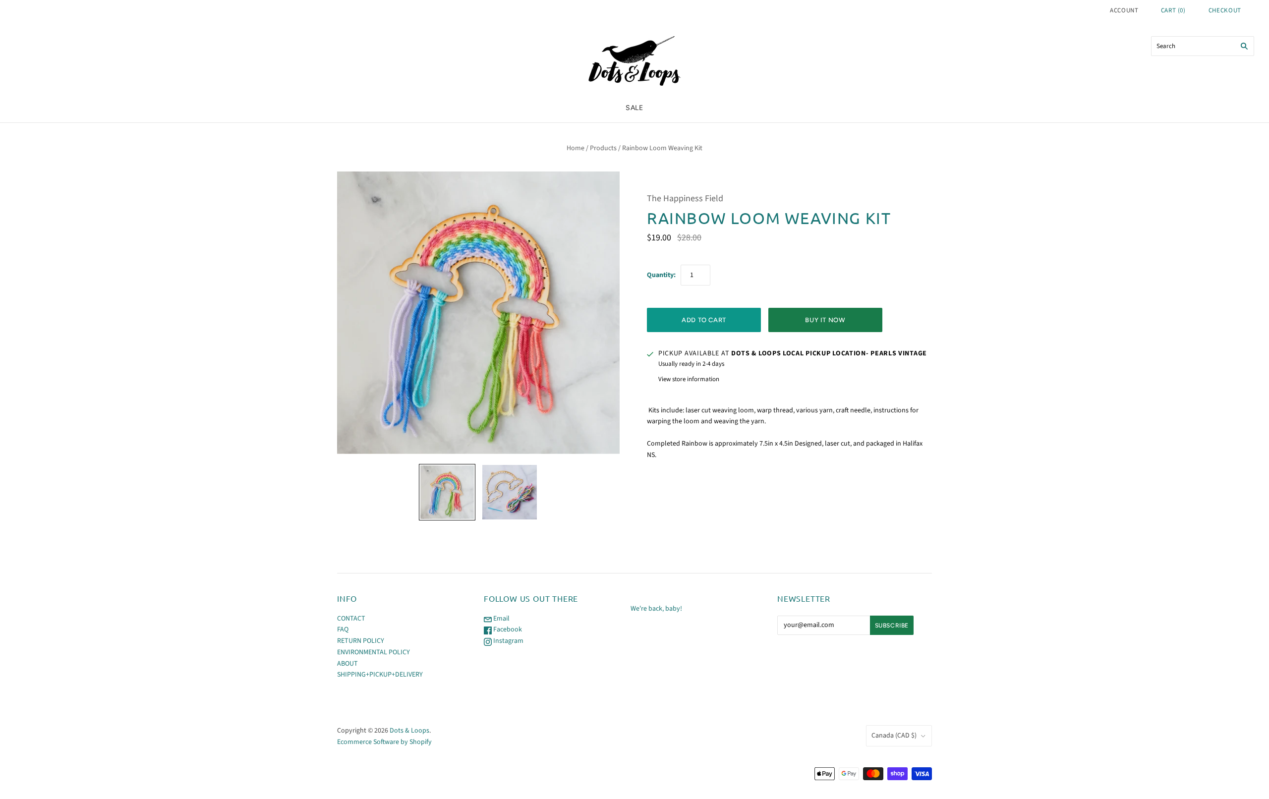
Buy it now (825, 320)
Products (603, 148)
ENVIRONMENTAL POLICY (373, 652)
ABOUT (347, 664)
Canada (894, 736)
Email (501, 619)
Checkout (1225, 10)
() (1173, 10)
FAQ (342, 629)
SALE (634, 108)
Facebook (507, 629)
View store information (688, 379)
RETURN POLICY (360, 641)
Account (1124, 10)
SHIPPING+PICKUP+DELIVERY (380, 675)
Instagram (507, 641)
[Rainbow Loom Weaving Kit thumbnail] (447, 492)
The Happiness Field (685, 198)
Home (575, 148)
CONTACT (351, 619)
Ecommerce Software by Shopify (384, 742)
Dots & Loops (409, 731)
